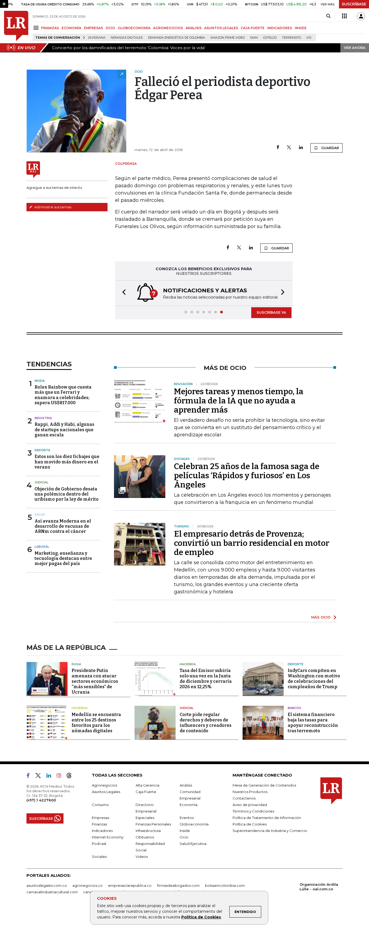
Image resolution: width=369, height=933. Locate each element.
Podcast (99, 843)
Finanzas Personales (153, 824)
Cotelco (270, 37)
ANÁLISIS (194, 28)
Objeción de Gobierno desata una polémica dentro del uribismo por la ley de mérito (67, 494)
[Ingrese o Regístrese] (361, 16)
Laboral (42, 547)
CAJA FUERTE (252, 28)
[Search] (328, 16)
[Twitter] (289, 147)
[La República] (16, 26)
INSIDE (301, 28)
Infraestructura (148, 830)
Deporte (42, 450)
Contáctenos (244, 798)
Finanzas (99, 824)
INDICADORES (279, 28)
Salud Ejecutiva (193, 843)
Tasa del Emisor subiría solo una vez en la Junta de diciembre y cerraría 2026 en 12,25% (206, 678)
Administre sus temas (52, 207)
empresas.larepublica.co (130, 885)
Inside (185, 830)
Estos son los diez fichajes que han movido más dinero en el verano (67, 461)
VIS (308, 37)
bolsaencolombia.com (225, 885)
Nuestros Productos (250, 792)
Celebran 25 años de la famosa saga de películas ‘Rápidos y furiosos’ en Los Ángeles (246, 476)
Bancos (294, 708)
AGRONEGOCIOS (168, 28)
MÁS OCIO (320, 617)
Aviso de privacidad (250, 804)
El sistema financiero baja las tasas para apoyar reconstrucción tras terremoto (313, 722)
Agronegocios (104, 785)
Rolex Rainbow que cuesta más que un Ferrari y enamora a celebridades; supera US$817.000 (63, 394)
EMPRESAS (93, 28)
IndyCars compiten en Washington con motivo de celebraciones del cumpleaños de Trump (314, 678)
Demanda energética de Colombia (176, 37)
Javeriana (96, 37)
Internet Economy (107, 837)
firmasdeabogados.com (178, 885)
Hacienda (188, 664)
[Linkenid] (50, 776)
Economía (188, 804)
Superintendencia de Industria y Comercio (270, 830)
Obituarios (145, 837)
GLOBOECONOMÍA (134, 28)
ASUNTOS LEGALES (221, 28)
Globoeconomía (194, 824)
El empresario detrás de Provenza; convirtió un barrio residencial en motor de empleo (251, 543)
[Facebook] (278, 147)
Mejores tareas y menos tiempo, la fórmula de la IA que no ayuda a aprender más (238, 401)
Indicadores (102, 830)
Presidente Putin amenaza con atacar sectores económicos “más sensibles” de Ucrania (95, 681)
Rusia (76, 664)
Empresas (100, 817)
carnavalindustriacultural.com (52, 892)
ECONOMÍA (71, 28)
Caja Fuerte (146, 792)
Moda (40, 381)
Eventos (187, 817)
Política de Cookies (201, 917)
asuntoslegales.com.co (46, 885)
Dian (254, 37)
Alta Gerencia (147, 785)
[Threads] (71, 776)
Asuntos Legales (106, 792)
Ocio (184, 837)
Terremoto (291, 37)
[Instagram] (60, 776)
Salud (40, 514)
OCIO (110, 28)
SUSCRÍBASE (354, 4)
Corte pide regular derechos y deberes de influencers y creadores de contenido (206, 722)
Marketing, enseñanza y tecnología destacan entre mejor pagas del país (63, 558)
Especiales (145, 817)
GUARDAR (329, 148)
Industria (43, 418)
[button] (122, 293)
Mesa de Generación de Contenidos (264, 785)
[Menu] (37, 27)
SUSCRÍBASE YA (271, 312)
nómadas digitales (127, 37)
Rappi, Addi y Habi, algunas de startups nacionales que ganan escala (64, 429)
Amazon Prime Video (227, 37)
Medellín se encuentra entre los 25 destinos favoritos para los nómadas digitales (96, 722)
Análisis (186, 785)
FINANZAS (50, 28)
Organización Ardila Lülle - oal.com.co (319, 886)
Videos (142, 856)
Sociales (99, 856)
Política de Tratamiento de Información (267, 817)
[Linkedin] (301, 147)
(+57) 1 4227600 (41, 800)
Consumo (100, 804)
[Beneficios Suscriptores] (344, 16)
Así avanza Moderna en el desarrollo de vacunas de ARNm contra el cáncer (63, 526)
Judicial (41, 482)
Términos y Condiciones (253, 811)
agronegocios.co (87, 885)
